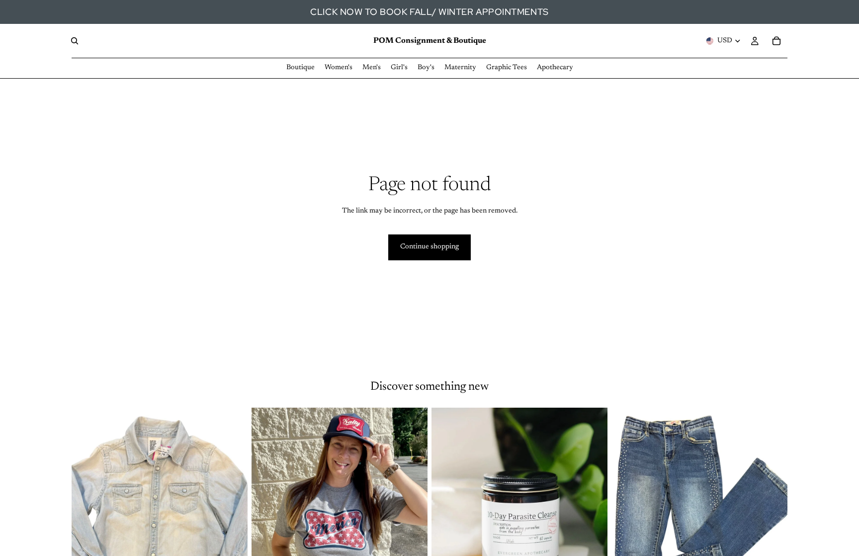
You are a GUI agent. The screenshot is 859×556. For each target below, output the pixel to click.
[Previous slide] (266, 518)
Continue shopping (429, 246)
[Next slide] (413, 518)
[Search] (75, 41)
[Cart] (776, 41)
